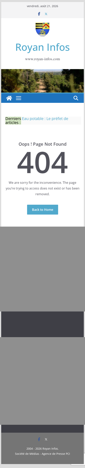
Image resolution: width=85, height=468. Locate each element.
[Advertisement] (42, 269)
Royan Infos (42, 47)
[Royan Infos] (42, 71)
